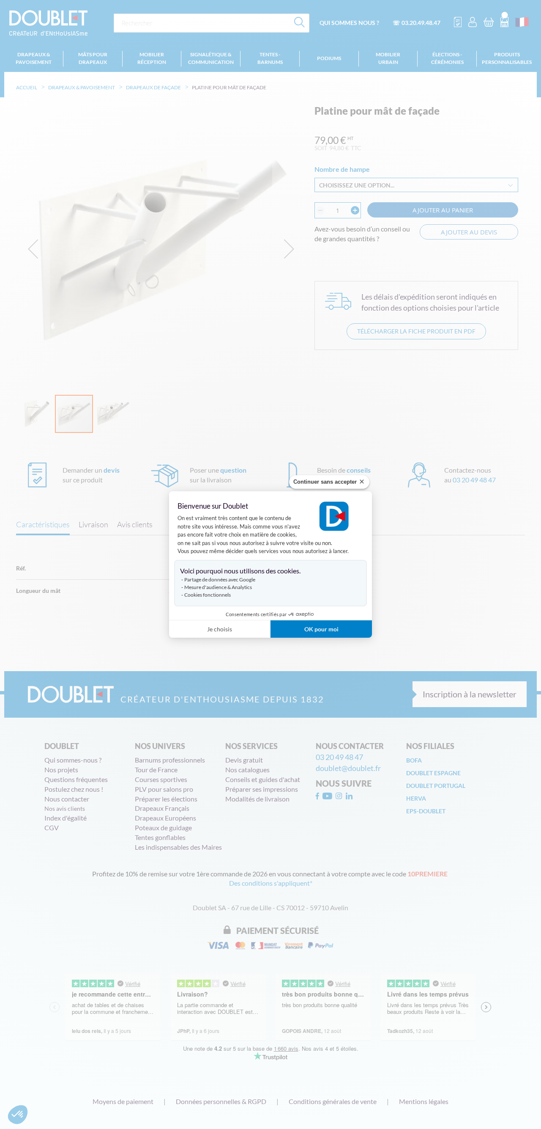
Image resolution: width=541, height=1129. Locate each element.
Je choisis (219, 629)
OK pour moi (321, 629)
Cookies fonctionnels (207, 595)
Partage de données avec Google (219, 579)
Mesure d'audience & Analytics (218, 587)
